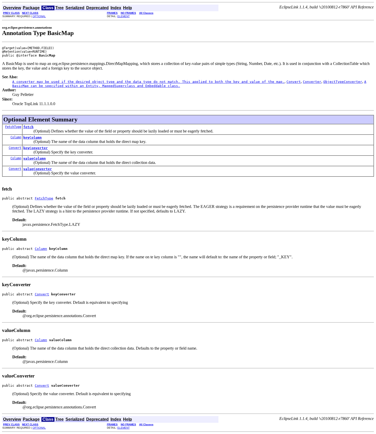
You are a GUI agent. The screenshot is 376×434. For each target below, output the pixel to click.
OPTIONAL (39, 16)
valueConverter (37, 169)
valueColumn (34, 158)
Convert (15, 148)
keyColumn (32, 137)
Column (15, 137)
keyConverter (35, 148)
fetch (28, 127)
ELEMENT (123, 16)
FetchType (13, 127)
